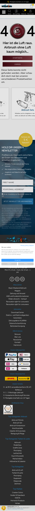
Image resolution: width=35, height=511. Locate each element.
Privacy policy (25, 245)
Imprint (32, 245)
